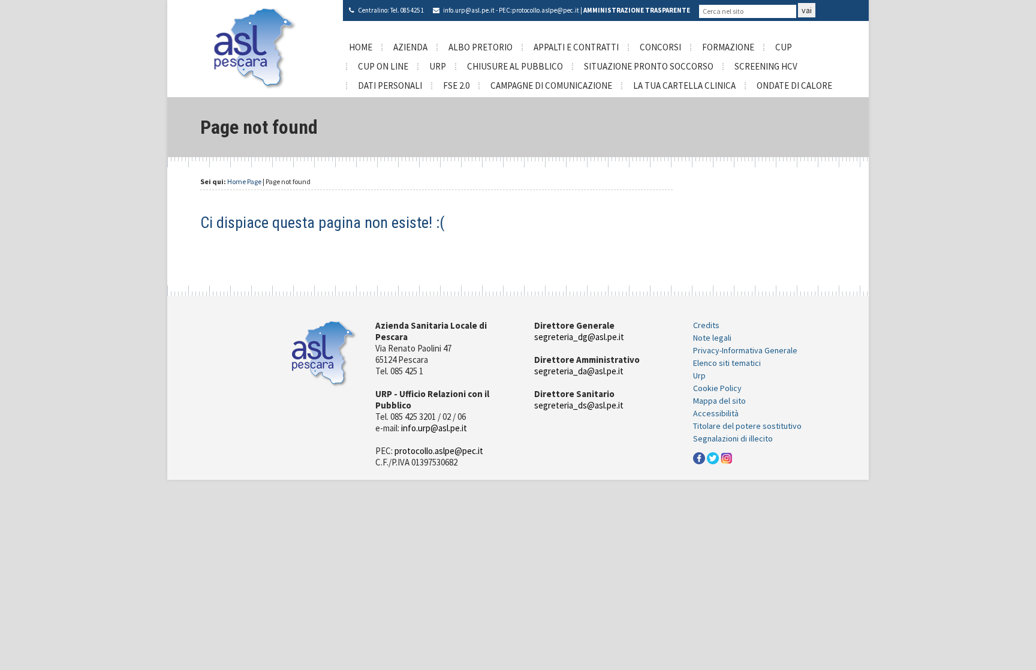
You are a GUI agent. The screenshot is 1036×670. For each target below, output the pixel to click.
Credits (706, 325)
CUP (783, 47)
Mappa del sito (719, 400)
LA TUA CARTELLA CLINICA (684, 85)
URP (437, 66)
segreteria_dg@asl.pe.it (579, 336)
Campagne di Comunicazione (551, 85)
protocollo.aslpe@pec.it (545, 10)
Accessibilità (716, 413)
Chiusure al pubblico (515, 66)
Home (360, 47)
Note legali (712, 337)
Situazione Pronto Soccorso (648, 66)
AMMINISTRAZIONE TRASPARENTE (636, 10)
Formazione (728, 47)
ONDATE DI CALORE (794, 85)
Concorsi (660, 47)
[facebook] (699, 457)
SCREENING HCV (765, 66)
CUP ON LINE (383, 66)
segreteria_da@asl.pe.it (579, 371)
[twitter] (713, 457)
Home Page (244, 181)
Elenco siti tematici (727, 362)
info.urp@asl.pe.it (469, 10)
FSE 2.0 (456, 85)
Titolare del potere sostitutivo (747, 425)
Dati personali (390, 85)
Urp (699, 375)
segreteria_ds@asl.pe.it (579, 405)
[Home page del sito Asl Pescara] (255, 47)
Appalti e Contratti (576, 47)
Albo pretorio (480, 47)
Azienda (410, 47)
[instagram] (727, 457)
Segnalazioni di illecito (733, 438)
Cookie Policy (717, 388)
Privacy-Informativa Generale (745, 350)
